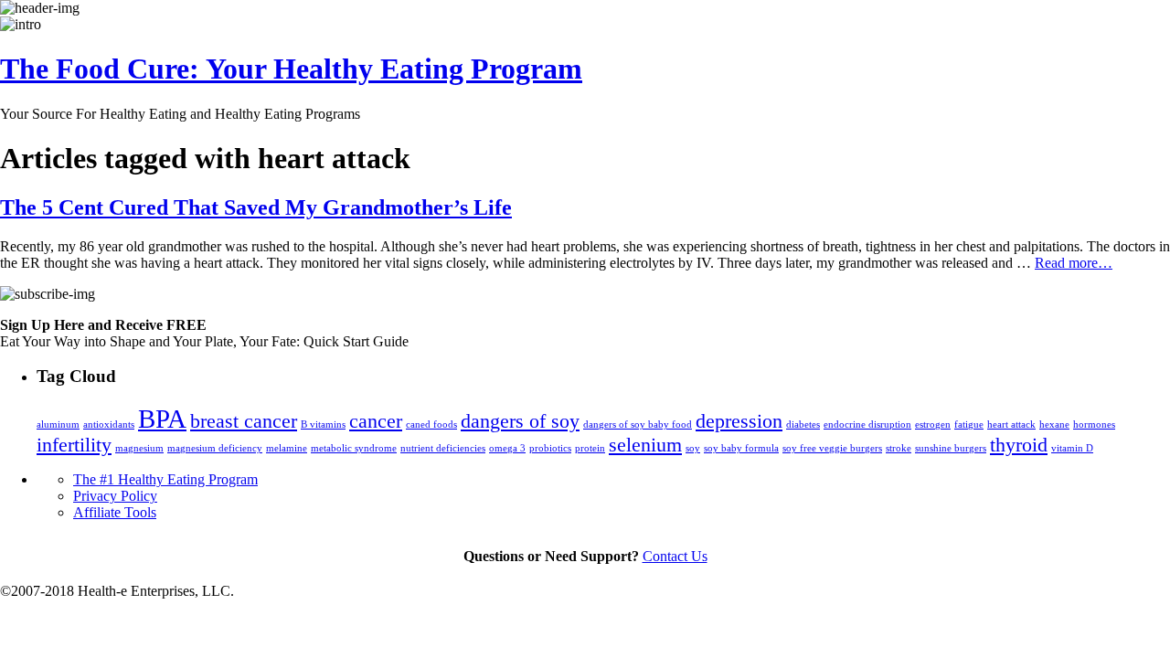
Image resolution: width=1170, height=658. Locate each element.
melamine (286, 448)
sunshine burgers (950, 448)
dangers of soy (520, 421)
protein (590, 448)
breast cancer (243, 421)
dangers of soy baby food (637, 424)
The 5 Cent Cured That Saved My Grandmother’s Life (256, 207)
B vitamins (323, 424)
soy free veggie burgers (832, 448)
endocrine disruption (867, 424)
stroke (898, 448)
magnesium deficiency (214, 448)
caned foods (431, 424)
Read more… (1073, 263)
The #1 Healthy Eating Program (165, 479)
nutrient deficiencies (442, 448)
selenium (645, 445)
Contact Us (675, 556)
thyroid (1019, 445)
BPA (162, 418)
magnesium (139, 448)
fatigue (969, 424)
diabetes (803, 424)
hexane (1054, 424)
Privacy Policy (115, 496)
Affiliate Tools (114, 512)
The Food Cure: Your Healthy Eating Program (291, 68)
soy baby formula (741, 448)
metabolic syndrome (354, 448)
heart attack (1011, 424)
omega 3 (507, 448)
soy (693, 448)
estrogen (933, 424)
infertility (74, 445)
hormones (1094, 424)
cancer (375, 421)
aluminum (58, 424)
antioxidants (108, 424)
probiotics (550, 448)
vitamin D (1072, 448)
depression (739, 421)
